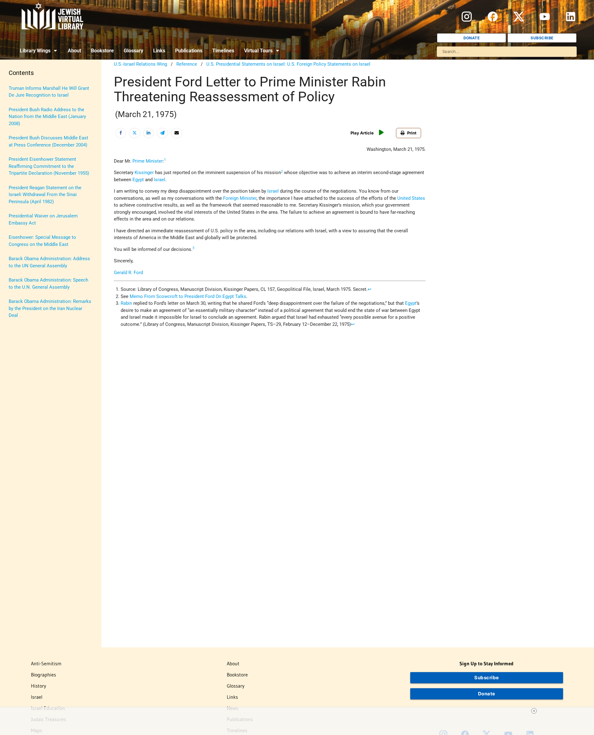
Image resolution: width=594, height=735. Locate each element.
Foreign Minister (239, 198)
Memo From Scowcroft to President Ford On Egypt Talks (188, 296)
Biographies (43, 675)
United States (411, 198)
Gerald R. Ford (128, 272)
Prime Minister (147, 161)
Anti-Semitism (46, 663)
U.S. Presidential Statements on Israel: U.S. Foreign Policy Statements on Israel (288, 64)
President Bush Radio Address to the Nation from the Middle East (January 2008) (47, 116)
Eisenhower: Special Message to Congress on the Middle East (42, 240)
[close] (534, 711)
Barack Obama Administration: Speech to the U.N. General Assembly (48, 283)
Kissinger (144, 172)
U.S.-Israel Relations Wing (140, 64)
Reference (186, 64)
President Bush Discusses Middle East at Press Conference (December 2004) (48, 141)
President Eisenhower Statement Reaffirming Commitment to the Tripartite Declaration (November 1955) (49, 166)
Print (411, 132)
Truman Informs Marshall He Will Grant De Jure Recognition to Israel (49, 91)
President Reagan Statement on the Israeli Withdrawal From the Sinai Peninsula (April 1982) (45, 194)
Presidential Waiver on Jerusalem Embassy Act (43, 219)
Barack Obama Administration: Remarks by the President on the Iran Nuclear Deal (50, 308)
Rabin (126, 303)
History (38, 686)
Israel (159, 179)
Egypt (138, 179)
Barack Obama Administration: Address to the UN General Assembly (49, 262)
